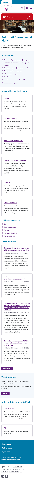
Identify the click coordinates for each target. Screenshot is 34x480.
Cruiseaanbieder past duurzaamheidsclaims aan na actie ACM (15, 278)
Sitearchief (4, 471)
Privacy (15, 469)
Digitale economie (10, 202)
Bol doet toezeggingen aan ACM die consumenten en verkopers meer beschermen (16, 343)
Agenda (6, 428)
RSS (21, 471)
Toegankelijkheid (6, 469)
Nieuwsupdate (14, 471)
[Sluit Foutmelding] (29, 17)
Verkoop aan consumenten (13, 140)
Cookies (21, 469)
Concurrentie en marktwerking (15, 160)
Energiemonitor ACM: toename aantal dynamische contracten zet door (17, 249)
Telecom (7, 183)
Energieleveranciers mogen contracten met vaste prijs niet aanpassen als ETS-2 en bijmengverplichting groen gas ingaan (17, 306)
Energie (6, 98)
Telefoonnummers (10, 118)
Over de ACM (9, 408)
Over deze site (17, 466)
